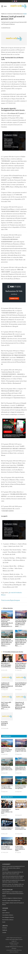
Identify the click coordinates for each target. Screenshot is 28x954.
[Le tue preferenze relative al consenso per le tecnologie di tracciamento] (25, 951)
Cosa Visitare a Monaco (7, 915)
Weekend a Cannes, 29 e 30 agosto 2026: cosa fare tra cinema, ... (7, 787)
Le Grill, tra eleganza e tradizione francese (7, 828)
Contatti (4, 932)
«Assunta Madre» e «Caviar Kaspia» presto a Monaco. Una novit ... (6, 811)
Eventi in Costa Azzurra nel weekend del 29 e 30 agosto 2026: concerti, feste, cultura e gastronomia (13, 868)
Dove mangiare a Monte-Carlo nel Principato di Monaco (6, 848)
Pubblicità (4, 930)
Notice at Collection (14, 952)
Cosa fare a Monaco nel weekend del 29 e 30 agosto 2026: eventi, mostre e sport (20, 623)
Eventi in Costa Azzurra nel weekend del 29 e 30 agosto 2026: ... (6, 750)
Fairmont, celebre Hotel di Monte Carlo (20, 828)
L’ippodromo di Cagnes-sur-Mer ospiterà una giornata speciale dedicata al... (20, 705)
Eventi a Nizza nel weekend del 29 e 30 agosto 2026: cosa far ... (6, 769)
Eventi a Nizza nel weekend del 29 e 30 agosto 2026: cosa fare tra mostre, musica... (7, 642)
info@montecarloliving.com (15, 937)
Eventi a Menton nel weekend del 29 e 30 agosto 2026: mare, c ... (20, 769)
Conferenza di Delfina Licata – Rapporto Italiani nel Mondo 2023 (7, 685)
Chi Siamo (4, 928)
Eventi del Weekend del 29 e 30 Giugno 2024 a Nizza (20, 684)
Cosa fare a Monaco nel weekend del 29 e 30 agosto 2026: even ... (20, 750)
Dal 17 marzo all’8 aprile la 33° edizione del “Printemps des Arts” (6, 705)
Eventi (25, 13)
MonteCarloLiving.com (18, 946)
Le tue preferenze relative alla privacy (14, 950)
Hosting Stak (16, 943)
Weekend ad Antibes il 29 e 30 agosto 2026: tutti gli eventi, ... (20, 787)
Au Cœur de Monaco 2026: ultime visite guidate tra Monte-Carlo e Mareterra (20, 666)
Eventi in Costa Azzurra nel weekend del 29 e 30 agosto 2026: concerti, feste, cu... (7, 623)
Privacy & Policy (14, 944)
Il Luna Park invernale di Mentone (4, 723)
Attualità (4, 910)
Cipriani (17, 809)
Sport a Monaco (6, 912)
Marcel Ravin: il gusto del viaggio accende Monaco (6, 665)
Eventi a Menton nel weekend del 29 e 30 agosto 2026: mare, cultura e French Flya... (21, 642)
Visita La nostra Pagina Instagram (10, 600)
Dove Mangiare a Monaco (8, 917)
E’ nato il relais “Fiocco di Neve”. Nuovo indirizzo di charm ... (20, 848)
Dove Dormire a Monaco (7, 919)
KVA (15, 941)
